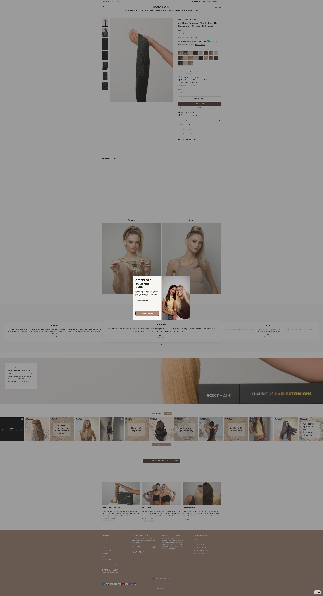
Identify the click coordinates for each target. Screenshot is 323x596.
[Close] (188, 278)
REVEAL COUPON (147, 313)
